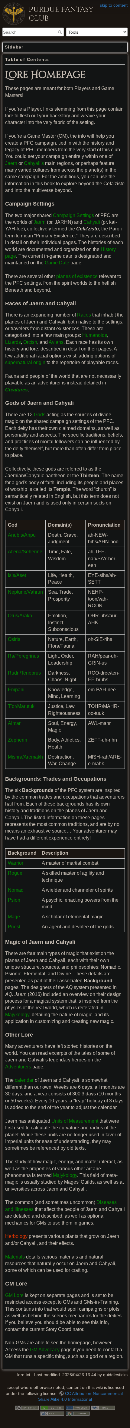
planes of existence (77, 276)
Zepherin (17, 739)
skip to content (114, 5)
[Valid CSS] (52, 1413)
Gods (39, 414)
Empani (16, 689)
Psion (14, 900)
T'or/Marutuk (21, 706)
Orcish (30, 342)
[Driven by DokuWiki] (78, 1413)
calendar (24, 1080)
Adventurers (18, 1066)
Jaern (11, 163)
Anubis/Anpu (22, 535)
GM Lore (14, 1295)
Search (60, 32)
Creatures (16, 389)
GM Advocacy (45, 1349)
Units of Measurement (74, 1121)
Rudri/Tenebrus (24, 672)
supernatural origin (25, 362)
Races (84, 314)
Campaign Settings (73, 215)
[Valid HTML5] (103, 1407)
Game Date (57, 262)
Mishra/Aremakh (25, 756)
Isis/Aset (17, 575)
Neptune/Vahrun (25, 592)
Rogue (15, 873)
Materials (15, 1256)
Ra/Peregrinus (23, 656)
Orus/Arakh (20, 615)
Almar (14, 723)
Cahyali (91, 222)
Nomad (16, 890)
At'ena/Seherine (25, 551)
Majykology (17, 1014)
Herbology (16, 1236)
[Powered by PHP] (78, 1407)
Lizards (13, 342)
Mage (14, 916)
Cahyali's (34, 163)
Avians (56, 342)
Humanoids (94, 335)
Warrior (15, 863)
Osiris (14, 639)
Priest (14, 926)
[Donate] (52, 1407)
